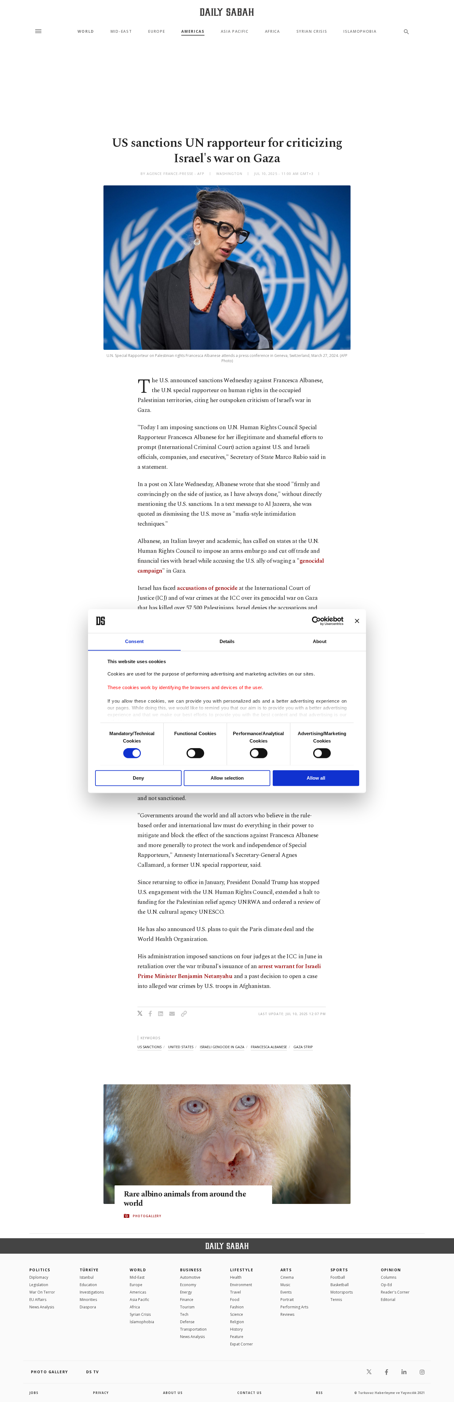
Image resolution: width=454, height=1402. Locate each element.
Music (285, 1284)
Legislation (38, 1284)
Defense (187, 1321)
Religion (237, 1321)
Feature (236, 1336)
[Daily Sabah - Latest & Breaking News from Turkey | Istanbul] (227, 12)
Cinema (287, 1277)
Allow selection (227, 778)
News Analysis (41, 1307)
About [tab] (319, 641)
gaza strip (303, 1046)
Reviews (287, 1314)
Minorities (88, 1299)
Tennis (336, 1299)
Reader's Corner (395, 1292)
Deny (138, 778)
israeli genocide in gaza (222, 1046)
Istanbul (87, 1277)
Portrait (287, 1299)
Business (191, 1270)
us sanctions (149, 1046)
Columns (388, 1277)
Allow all (316, 778)
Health (236, 1277)
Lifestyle (241, 1270)
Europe (156, 31)
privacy (101, 1393)
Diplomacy (38, 1277)
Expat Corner (241, 1344)
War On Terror (42, 1292)
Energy (186, 1292)
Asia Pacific (235, 31)
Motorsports (341, 1292)
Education (88, 1284)
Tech (184, 1314)
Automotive (190, 1277)
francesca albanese (269, 1046)
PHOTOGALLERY (147, 1216)
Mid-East (121, 31)
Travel (235, 1292)
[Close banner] (357, 621)
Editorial (388, 1299)
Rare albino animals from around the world (185, 1198)
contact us (249, 1393)
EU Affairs (37, 1299)
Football (337, 1277)
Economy (188, 1284)
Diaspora (88, 1307)
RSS (319, 1393)
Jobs (33, 1393)
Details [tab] (227, 641)
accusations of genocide (207, 588)
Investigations (92, 1292)
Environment (241, 1284)
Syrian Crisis (311, 31)
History (236, 1329)
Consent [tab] (134, 641)
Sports (339, 1270)
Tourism (187, 1307)
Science (236, 1314)
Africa (272, 31)
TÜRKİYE (89, 1270)
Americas (192, 31)
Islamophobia (359, 31)
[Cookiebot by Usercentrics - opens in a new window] (316, 620)
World (86, 31)
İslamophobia (142, 1321)
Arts (286, 1270)
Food (234, 1299)
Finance (186, 1299)
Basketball (339, 1284)
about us (173, 1393)
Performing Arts (294, 1307)
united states (180, 1046)
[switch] (195, 753)
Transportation (193, 1329)
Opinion (391, 1270)
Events (286, 1292)
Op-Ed (386, 1284)
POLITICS (39, 1270)
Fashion (237, 1307)
